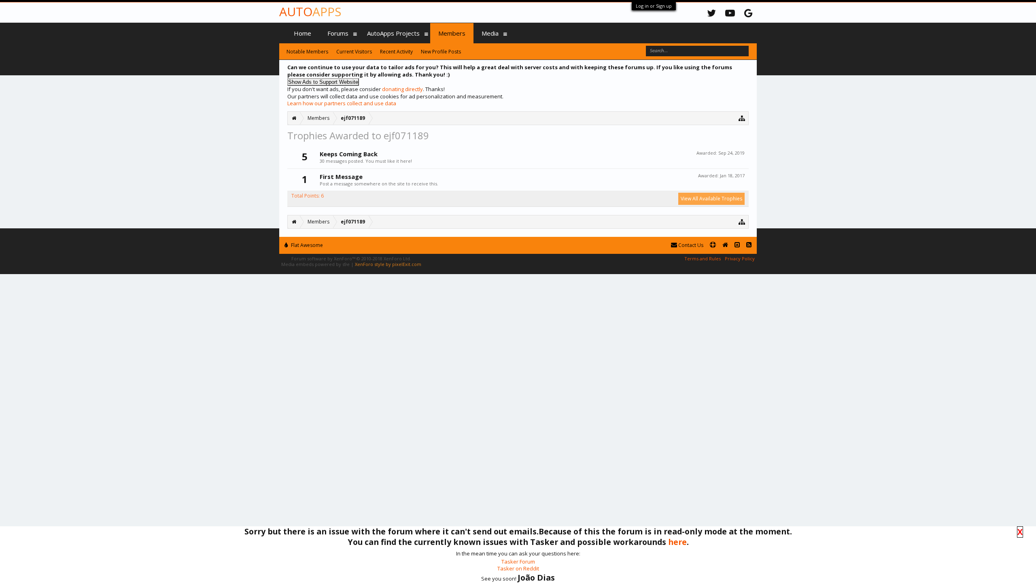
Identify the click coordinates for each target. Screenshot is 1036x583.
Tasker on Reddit (518, 568)
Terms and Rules (702, 258)
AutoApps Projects (393, 33)
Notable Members (307, 51)
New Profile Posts (441, 51)
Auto (310, 11)
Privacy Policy (740, 258)
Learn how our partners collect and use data (341, 103)
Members (451, 33)
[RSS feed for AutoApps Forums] (749, 245)
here (677, 541)
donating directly (402, 89)
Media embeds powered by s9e (315, 264)
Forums (337, 33)
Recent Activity (396, 51)
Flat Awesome (306, 245)
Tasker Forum (518, 561)
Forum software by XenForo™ (351, 258)
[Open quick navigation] (742, 118)
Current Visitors (354, 51)
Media (490, 33)
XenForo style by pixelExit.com (388, 264)
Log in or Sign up (654, 6)
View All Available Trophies (711, 198)
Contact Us (690, 245)
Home (302, 33)
